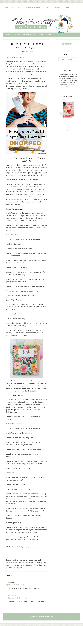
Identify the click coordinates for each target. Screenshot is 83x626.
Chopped (30, 547)
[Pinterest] (66, 43)
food (38, 547)
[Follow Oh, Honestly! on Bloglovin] (52, 20)
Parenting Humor (20, 546)
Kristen (8, 582)
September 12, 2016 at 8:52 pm (19, 598)
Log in (51, 616)
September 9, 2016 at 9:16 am (16, 585)
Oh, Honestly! (20, 22)
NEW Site (47, 616)
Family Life (13, 546)
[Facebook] (63, 43)
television (45, 547)
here (36, 391)
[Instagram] (72, 43)
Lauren (10, 595)
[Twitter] (69, 43)
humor (41, 547)
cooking (34, 547)
